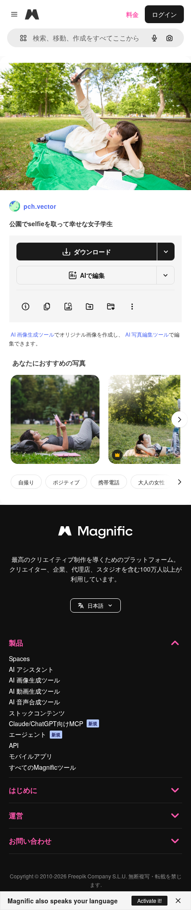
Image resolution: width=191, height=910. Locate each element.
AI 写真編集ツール (147, 334)
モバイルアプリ (30, 756)
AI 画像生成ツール (32, 334)
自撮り (26, 482)
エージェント (34, 734)
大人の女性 (151, 482)
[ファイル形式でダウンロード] (166, 251)
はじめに (23, 790)
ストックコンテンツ (37, 712)
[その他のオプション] (132, 306)
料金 (132, 14)
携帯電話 (108, 482)
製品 (16, 643)
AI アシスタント (31, 669)
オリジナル (61, 76)
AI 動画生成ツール (34, 691)
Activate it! (149, 900)
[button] (95, 605)
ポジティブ (66, 482)
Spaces (19, 658)
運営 (16, 815)
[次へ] (179, 419)
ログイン (164, 14)
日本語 (95, 605)
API (14, 745)
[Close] (178, 900)
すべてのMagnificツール (42, 767)
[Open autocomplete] (20, 38)
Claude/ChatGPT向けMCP (53, 723)
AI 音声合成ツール (34, 701)
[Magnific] (95, 533)
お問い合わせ (30, 841)
